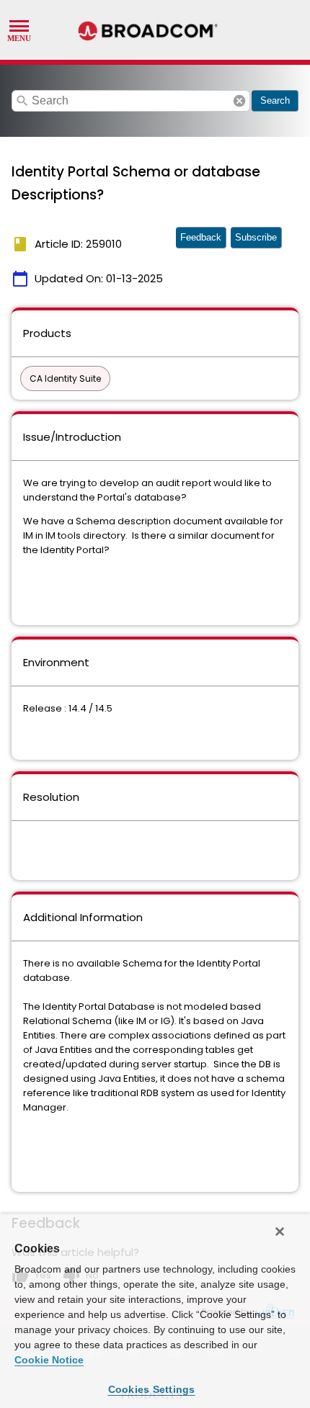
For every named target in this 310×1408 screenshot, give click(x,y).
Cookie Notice (49, 1360)
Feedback (200, 237)
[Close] (279, 1231)
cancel (239, 101)
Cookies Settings (151, 1389)
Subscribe (256, 237)
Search (275, 100)
